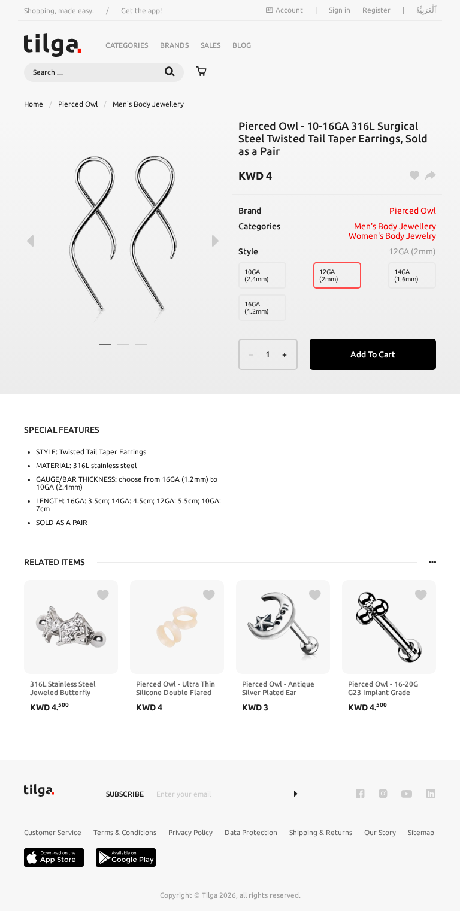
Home (33, 104)
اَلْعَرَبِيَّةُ (426, 10)
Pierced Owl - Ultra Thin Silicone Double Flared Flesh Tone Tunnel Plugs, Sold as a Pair (175, 688)
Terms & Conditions (124, 832)
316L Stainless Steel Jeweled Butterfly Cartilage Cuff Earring (66, 688)
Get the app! (141, 10)
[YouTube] (406, 794)
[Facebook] (360, 794)
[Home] (52, 45)
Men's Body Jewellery (148, 104)
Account (289, 10)
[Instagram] (382, 794)
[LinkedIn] (430, 794)
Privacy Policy (190, 832)
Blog (241, 45)
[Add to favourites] (103, 595)
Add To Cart (372, 354)
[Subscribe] (295, 794)
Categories (126, 45)
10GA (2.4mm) (256, 275)
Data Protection (251, 832)
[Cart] (201, 72)
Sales (210, 45)
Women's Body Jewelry (392, 236)
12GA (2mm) (328, 275)
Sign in (339, 10)
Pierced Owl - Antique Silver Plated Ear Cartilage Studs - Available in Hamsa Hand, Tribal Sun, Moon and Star (280, 688)
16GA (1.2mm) (256, 307)
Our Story (380, 832)
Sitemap (421, 832)
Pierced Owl (78, 104)
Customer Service (52, 832)
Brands (174, 45)
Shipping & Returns (320, 832)
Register (376, 10)
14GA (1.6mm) (406, 275)
